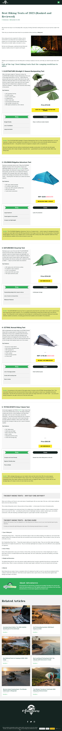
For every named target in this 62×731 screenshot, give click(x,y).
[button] (59, 2)
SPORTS (20, 410)
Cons (45, 117)
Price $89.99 (45, 441)
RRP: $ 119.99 (45, 356)
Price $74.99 (45, 105)
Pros (16, 117)
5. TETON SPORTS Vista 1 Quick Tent (16, 407)
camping (20, 168)
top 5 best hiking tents (21, 64)
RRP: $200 (45, 197)
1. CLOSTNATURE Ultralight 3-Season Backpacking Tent (23, 71)
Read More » (5, 632)
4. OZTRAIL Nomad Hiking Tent (13, 327)
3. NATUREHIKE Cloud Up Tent (13, 248)
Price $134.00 (46, 276)
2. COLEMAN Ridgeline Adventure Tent (16, 162)
